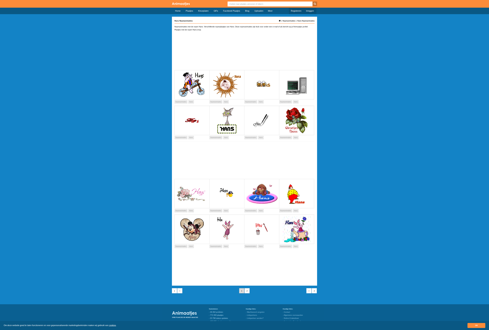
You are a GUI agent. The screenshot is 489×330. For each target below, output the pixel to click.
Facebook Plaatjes (231, 11)
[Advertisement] (244, 50)
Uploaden (258, 11)
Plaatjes (189, 11)
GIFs (216, 11)
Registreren (296, 11)
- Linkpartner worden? (255, 318)
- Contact (286, 312)
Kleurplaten (203, 11)
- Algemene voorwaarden (293, 315)
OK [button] (476, 325)
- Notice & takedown (291, 318)
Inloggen (310, 11)
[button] (117, 325)
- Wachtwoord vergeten (255, 312)
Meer (270, 11)
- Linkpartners (251, 315)
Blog (247, 11)
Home (178, 11)
